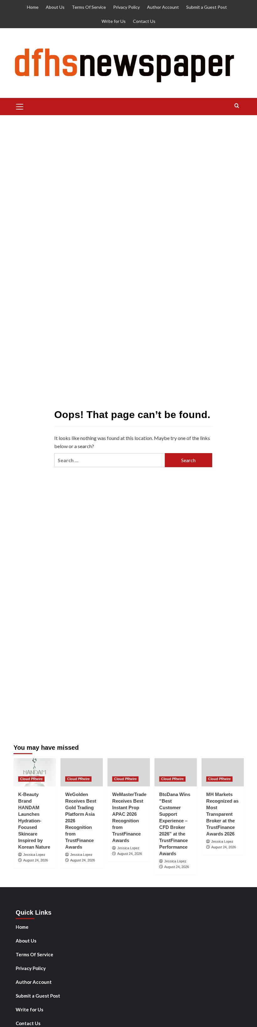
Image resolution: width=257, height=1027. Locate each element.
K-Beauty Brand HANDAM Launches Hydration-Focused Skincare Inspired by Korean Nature (34, 821)
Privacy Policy (126, 7)
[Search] (237, 105)
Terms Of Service (89, 7)
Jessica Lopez (34, 854)
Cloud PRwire (31, 779)
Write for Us (114, 21)
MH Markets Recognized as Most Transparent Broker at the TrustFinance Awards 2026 (222, 814)
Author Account (163, 7)
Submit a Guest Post (206, 7)
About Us (55, 7)
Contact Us (144, 21)
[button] (19, 106)
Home (33, 7)
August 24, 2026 (35, 860)
